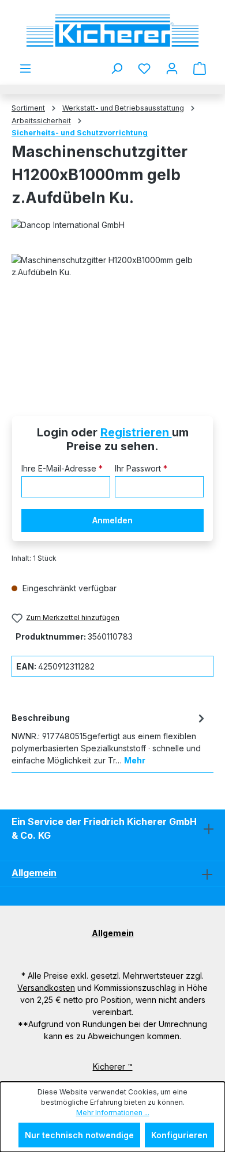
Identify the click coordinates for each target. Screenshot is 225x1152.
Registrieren (136, 432)
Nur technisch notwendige (79, 1135)
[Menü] (25, 68)
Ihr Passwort (141, 468)
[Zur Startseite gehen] (112, 31)
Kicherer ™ (113, 1066)
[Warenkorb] (199, 68)
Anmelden (112, 520)
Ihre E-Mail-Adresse (62, 468)
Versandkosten (46, 988)
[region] (112, 318)
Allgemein (34, 873)
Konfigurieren (179, 1135)
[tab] (110, 738)
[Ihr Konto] (172, 68)
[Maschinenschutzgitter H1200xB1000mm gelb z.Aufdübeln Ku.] (112, 318)
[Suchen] (116, 68)
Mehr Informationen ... (112, 1112)
